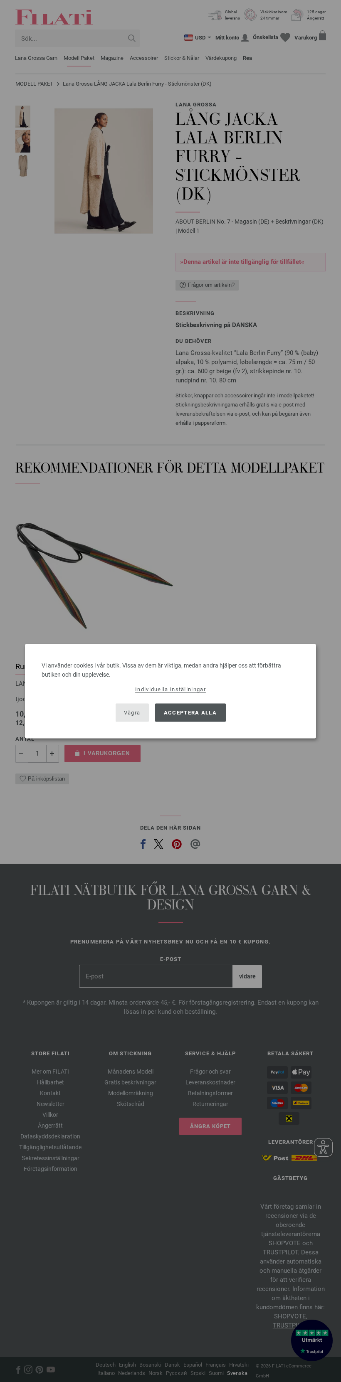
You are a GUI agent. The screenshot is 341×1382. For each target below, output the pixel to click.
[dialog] (170, 691)
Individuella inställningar (170, 689)
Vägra (132, 712)
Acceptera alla (190, 712)
